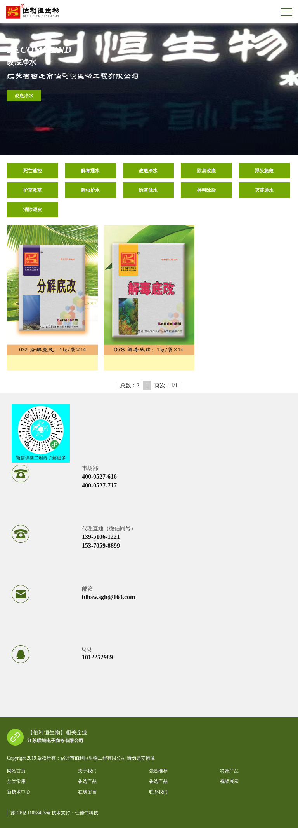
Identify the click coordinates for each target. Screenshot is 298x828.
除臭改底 (206, 170)
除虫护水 (90, 190)
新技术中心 (18, 792)
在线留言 (87, 792)
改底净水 (24, 95)
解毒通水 (90, 170)
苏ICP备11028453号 (31, 813)
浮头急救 (264, 170)
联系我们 (158, 792)
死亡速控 (32, 170)
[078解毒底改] (149, 298)
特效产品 (229, 771)
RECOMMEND (39, 49)
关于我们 (87, 771)
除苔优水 (148, 190)
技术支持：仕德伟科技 (75, 813)
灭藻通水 (264, 190)
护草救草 (32, 190)
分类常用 (16, 781)
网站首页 (16, 771)
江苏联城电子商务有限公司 (55, 740)
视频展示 (229, 781)
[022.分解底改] (52, 298)
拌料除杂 (206, 190)
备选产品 (87, 781)
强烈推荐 (158, 771)
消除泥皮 (32, 209)
